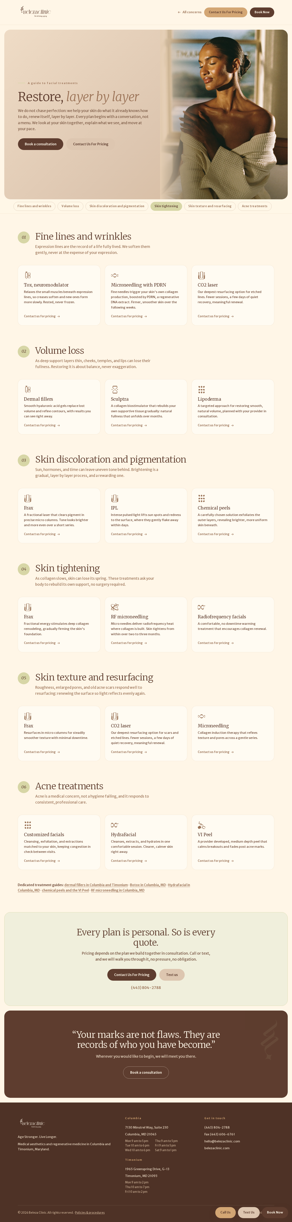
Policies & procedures (90, 1213)
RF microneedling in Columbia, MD (118, 890)
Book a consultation (40, 144)
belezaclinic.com (217, 1148)
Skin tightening (166, 206)
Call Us (225, 1212)
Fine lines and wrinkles (34, 206)
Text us (172, 975)
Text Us (249, 1212)
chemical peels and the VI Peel (65, 890)
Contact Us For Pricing (226, 12)
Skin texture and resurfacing (210, 206)
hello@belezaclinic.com (222, 1141)
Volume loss (70, 206)
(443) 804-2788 (146, 987)
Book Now (262, 12)
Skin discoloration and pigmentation (117, 206)
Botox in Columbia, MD (148, 885)
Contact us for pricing (40, 316)
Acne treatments (255, 206)
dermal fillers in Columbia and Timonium (96, 885)
